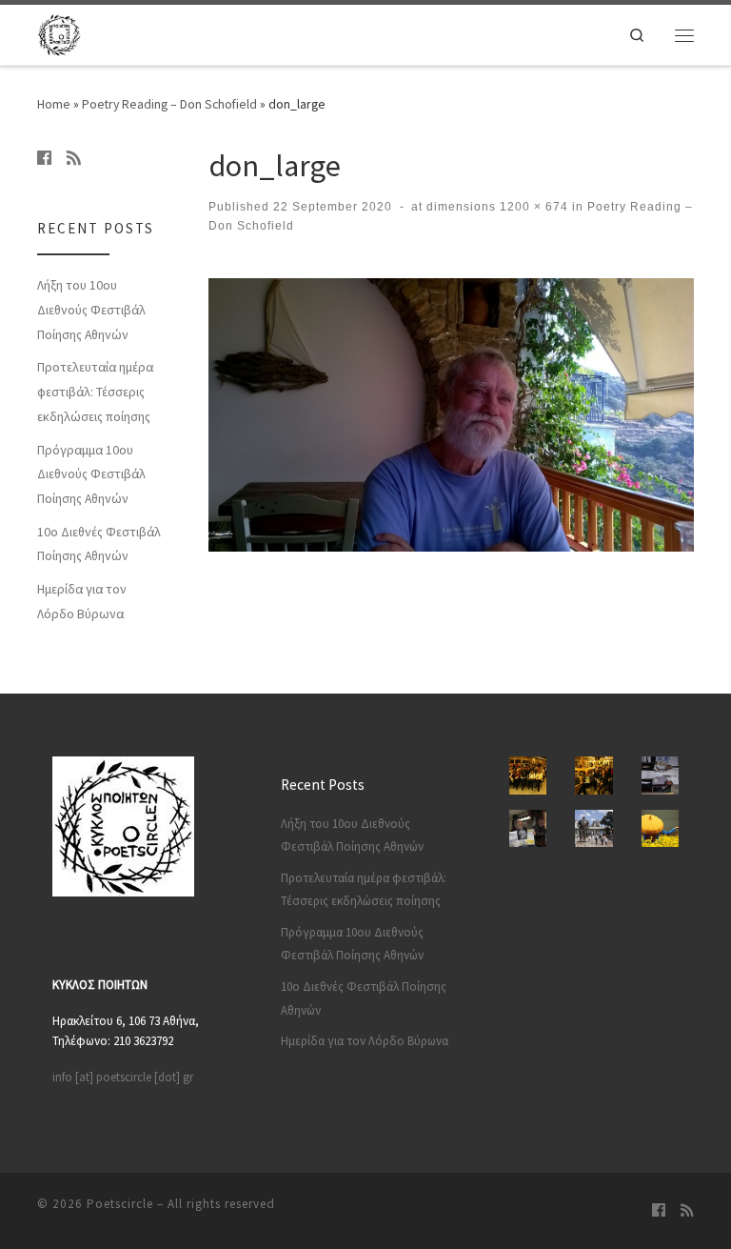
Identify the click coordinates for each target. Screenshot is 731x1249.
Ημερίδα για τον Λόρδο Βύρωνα (82, 601)
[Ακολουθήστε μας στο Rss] (74, 158)
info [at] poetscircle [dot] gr (122, 1077)
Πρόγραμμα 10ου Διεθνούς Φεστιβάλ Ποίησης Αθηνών (91, 474)
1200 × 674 (532, 206)
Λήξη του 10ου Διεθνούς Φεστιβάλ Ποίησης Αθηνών (91, 309)
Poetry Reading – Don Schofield (169, 103)
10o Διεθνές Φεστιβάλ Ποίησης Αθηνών (99, 544)
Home (53, 103)
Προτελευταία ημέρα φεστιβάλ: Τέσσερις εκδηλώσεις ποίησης (95, 391)
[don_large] (451, 414)
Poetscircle (120, 1204)
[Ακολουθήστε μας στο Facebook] (44, 158)
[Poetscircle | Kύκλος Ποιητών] (59, 33)
